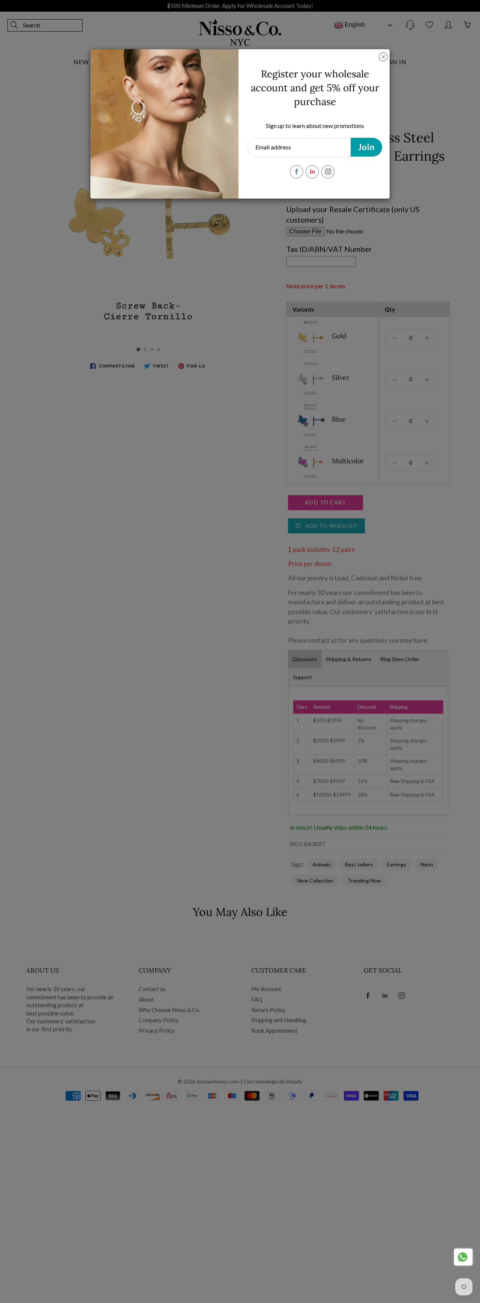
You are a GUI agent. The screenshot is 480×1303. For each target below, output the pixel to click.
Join (366, 147)
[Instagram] (327, 171)
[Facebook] (296, 171)
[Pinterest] (312, 171)
